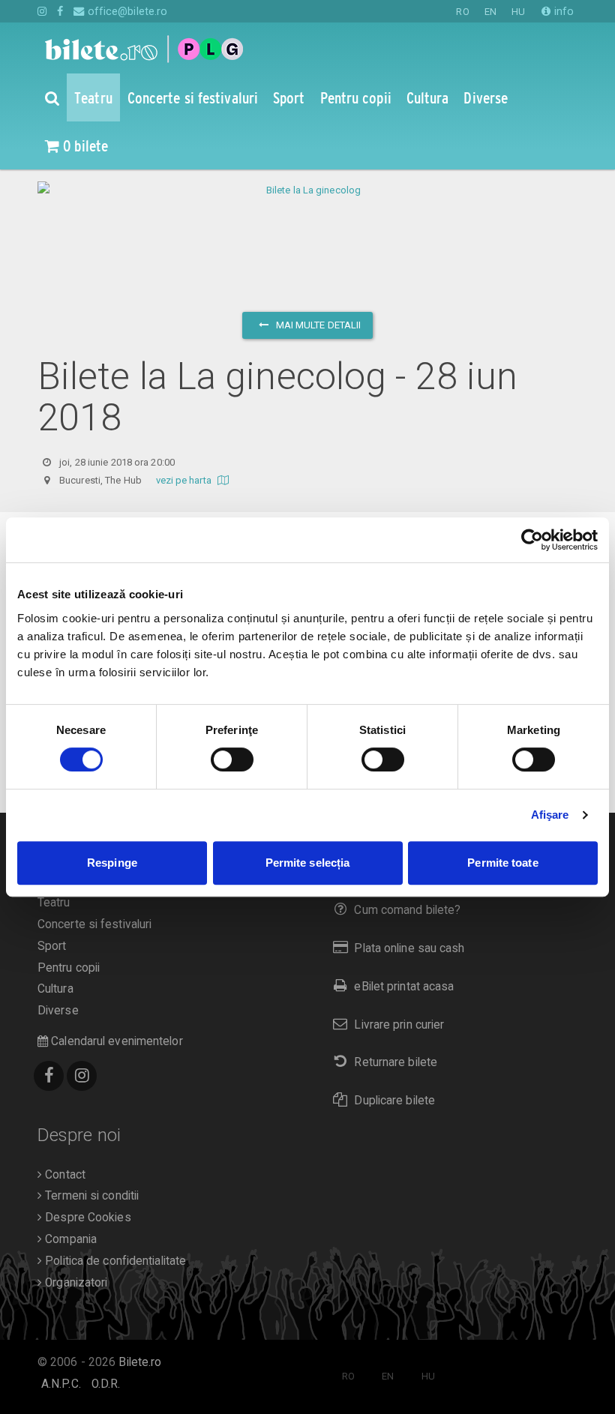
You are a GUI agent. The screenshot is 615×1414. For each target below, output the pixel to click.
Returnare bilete (395, 1062)
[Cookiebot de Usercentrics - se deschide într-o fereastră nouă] (532, 540)
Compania (69, 1239)
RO (462, 11)
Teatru (54, 902)
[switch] (232, 759)
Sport (52, 946)
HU (518, 11)
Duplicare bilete (394, 1100)
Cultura (56, 989)
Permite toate (502, 862)
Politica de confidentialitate (114, 1261)
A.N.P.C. (61, 1384)
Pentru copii (69, 968)
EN (490, 11)
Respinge (112, 862)
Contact (64, 1175)
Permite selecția (308, 862)
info (562, 11)
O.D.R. (106, 1384)
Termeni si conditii (90, 1196)
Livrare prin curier (399, 1025)
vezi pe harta (185, 480)
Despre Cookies (86, 1217)
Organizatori (74, 1283)
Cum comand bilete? (407, 910)
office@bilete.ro (126, 11)
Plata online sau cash (409, 948)
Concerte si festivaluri (95, 924)
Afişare (550, 814)
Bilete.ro (139, 1362)
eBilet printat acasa (404, 986)
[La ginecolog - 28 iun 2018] (308, 190)
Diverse (58, 1010)
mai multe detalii (318, 325)
